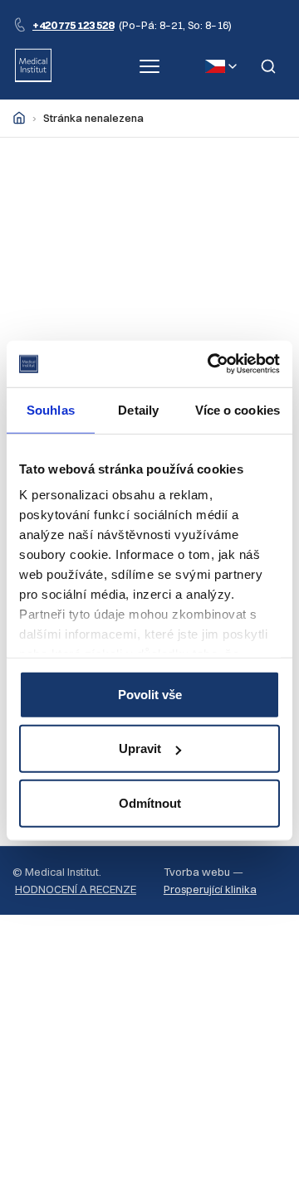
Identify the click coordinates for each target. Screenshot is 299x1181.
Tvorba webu (197, 871)
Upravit (140, 748)
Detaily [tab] (138, 409)
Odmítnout (150, 802)
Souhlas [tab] (51, 409)
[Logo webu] (33, 66)
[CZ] (221, 66)
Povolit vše (150, 694)
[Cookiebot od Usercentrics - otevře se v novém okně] (211, 364)
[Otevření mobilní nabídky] (149, 66)
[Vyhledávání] (268, 66)
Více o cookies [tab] (237, 409)
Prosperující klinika (210, 889)
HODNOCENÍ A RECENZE (75, 889)
